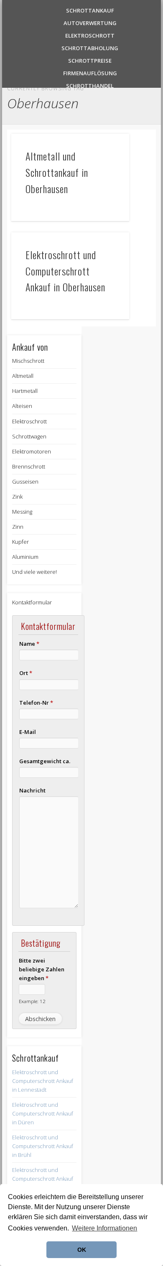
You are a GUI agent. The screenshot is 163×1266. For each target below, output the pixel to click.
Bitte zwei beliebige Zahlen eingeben (41, 969)
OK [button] (81, 1249)
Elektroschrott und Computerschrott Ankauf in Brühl (42, 1146)
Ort (25, 673)
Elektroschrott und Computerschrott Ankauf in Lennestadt (42, 1080)
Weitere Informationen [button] (104, 1228)
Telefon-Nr (36, 702)
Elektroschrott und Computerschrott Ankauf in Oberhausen (65, 271)
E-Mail (27, 732)
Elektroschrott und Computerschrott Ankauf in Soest (42, 1178)
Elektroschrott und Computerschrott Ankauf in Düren (42, 1113)
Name (29, 643)
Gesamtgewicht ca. (44, 761)
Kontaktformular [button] (32, 602)
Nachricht (32, 790)
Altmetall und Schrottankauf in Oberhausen (56, 172)
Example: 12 (32, 1001)
